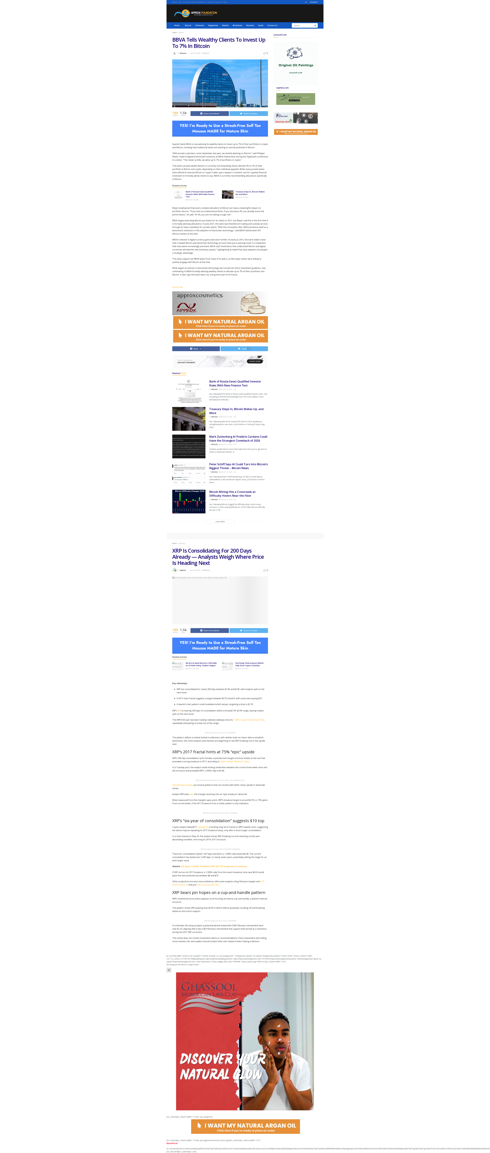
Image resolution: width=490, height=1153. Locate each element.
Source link (177, 287)
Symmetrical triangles (182, 785)
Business (250, 25)
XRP (179, 710)
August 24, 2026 (193, 200)
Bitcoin (188, 25)
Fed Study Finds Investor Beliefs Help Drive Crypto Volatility (249, 664)
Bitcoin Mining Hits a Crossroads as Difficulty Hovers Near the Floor (232, 494)
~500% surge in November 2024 (248, 719)
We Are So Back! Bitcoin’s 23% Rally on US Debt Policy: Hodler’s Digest (201, 664)
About (174, 2)
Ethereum (199, 25)
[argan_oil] (220, 322)
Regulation (213, 25)
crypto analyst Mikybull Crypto (234, 761)
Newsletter (314, 2)
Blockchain (237, 25)
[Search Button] (315, 25)
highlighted (203, 827)
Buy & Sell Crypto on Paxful (217, 2)
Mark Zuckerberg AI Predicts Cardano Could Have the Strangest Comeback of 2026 (238, 438)
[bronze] (220, 128)
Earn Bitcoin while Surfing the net (194, 2)
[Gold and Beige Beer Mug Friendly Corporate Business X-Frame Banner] (295, 99)
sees (191, 794)
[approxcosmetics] (220, 303)
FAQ (179, 2)
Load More (220, 522)
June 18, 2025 (196, 53)
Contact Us (272, 25)
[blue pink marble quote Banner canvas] (296, 118)
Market (225, 25)
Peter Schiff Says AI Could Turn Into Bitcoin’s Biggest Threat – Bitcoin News (238, 466)
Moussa (183, 53)
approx (183, 570)
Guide (260, 25)
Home (177, 25)
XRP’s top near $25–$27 (208, 884)
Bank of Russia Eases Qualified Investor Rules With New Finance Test (200, 194)
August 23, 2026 (242, 197)
